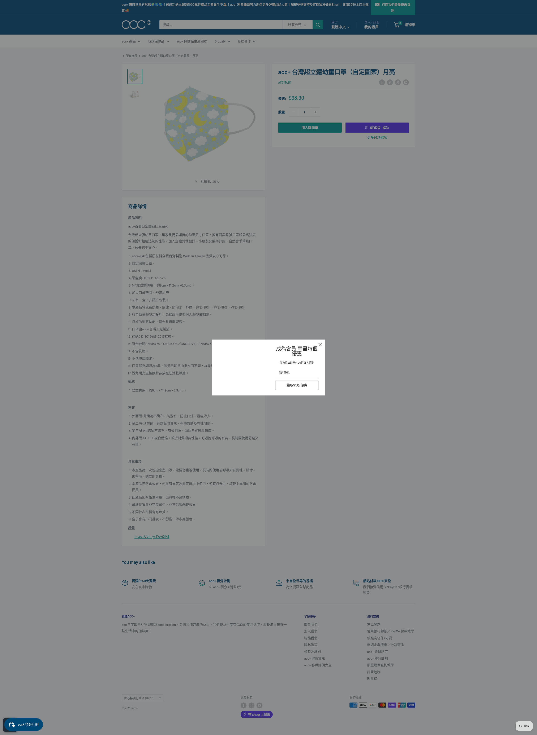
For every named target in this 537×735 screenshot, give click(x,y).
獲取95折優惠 (297, 385)
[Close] (320, 345)
